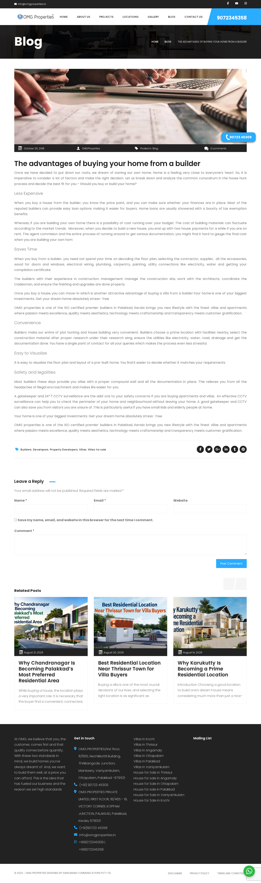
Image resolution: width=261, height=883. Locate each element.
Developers (41, 449)
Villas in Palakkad (147, 761)
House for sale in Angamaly (155, 778)
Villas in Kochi (144, 739)
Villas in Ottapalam (149, 755)
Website (180, 500)
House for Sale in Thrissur (153, 772)
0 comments (218, 148)
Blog (168, 41)
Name (20, 500)
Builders (26, 449)
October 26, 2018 (34, 148)
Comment (24, 530)
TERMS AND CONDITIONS (232, 873)
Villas (82, 449)
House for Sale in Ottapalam (156, 783)
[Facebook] (228, 3)
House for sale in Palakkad (154, 789)
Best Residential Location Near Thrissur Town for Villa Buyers (129, 668)
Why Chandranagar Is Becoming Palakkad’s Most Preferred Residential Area (47, 671)
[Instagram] (245, 3)
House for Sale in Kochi (151, 800)
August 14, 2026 (192, 652)
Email (100, 500)
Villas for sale (97, 449)
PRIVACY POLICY (199, 873)
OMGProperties (91, 148)
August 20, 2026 (114, 652)
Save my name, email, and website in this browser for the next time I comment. (85, 520)
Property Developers (64, 449)
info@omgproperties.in (32, 4)
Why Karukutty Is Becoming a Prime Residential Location (203, 668)
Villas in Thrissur (146, 744)
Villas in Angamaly (148, 750)
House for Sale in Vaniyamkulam (159, 795)
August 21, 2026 (33, 652)
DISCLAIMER (175, 873)
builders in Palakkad (116, 425)
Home (155, 41)
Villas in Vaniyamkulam (151, 767)
